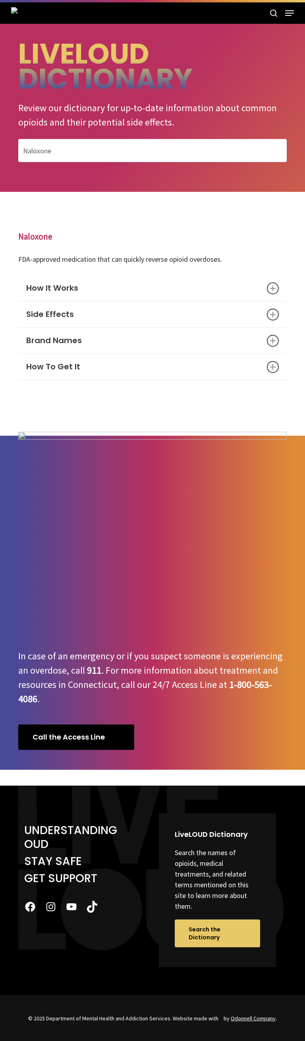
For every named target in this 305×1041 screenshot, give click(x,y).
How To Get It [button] (53, 366)
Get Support (60, 878)
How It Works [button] (52, 288)
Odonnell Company (253, 1018)
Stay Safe (53, 861)
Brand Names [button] (54, 340)
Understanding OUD (70, 837)
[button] (289, 13)
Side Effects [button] (50, 314)
